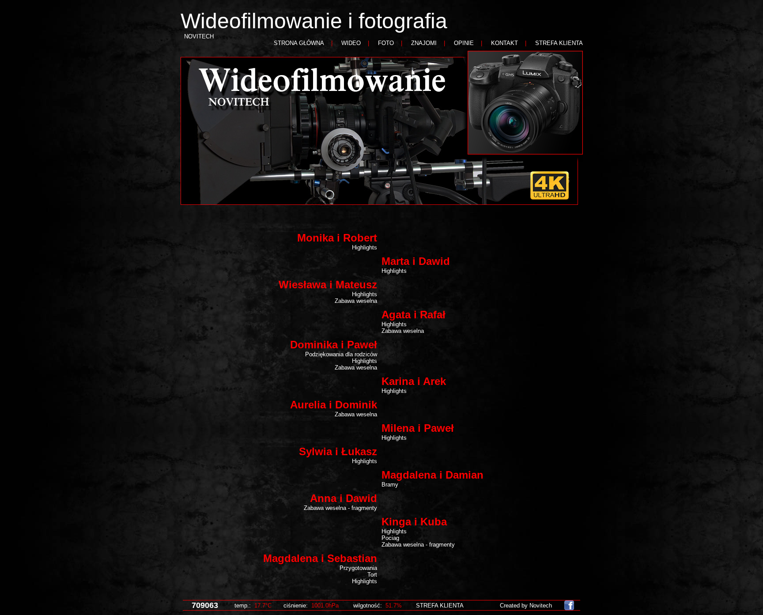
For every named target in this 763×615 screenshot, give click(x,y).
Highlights (364, 247)
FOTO (386, 43)
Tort (372, 574)
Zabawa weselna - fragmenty (340, 508)
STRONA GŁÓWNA (299, 43)
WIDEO (351, 43)
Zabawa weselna (356, 301)
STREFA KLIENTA (559, 43)
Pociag (390, 538)
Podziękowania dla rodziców (341, 354)
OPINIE (464, 43)
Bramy (390, 484)
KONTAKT (504, 43)
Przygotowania (358, 568)
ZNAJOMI (424, 43)
